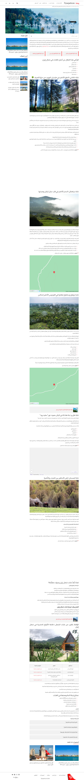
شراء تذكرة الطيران (45, 46)
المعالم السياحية (72, 6)
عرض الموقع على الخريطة (38, 669)
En (9, 3)
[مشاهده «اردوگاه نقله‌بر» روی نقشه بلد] (54, 461)
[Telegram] (14, 774)
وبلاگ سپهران (77, 6)
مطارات (48, 775)
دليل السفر (54, 775)
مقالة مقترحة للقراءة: (64, 410)
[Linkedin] (19, 774)
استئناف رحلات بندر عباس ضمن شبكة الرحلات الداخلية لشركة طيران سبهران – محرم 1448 (68, 764)
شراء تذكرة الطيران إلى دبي (55, 53)
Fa (13, 3)
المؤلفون (35, 775)
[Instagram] (16, 774)
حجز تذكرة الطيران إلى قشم (38, 53)
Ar (6, 3)
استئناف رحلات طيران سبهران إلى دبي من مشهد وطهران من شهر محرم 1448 (13, 89)
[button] (17, 3)
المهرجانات (42, 775)
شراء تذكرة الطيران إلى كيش (71, 53)
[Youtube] (12, 774)
